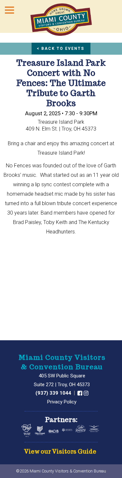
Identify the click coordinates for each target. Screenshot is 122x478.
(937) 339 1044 (54, 393)
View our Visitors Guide (60, 451)
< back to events (60, 48)
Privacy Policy (61, 402)
